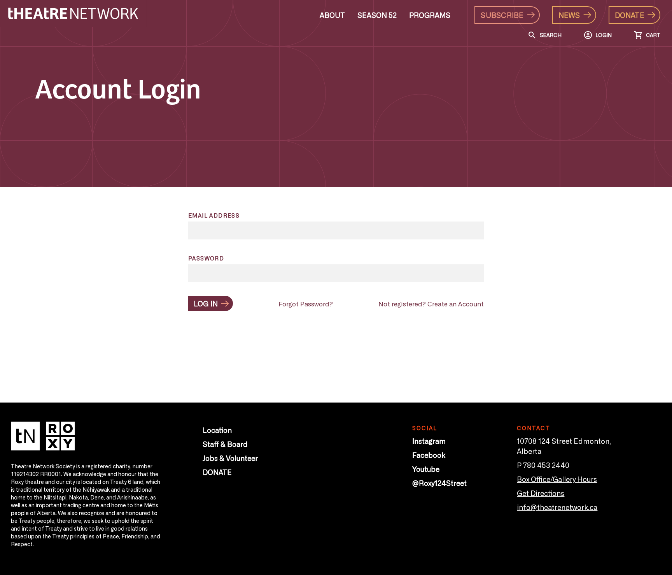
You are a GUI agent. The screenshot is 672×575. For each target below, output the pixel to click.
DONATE (217, 472)
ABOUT (332, 15)
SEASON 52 (377, 15)
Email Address (214, 215)
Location (217, 430)
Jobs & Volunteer (230, 458)
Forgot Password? (305, 304)
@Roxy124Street (439, 482)
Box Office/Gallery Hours (557, 479)
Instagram (429, 440)
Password (206, 258)
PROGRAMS (429, 15)
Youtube (425, 468)
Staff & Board (225, 444)
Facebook (428, 454)
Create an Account (455, 304)
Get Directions (540, 493)
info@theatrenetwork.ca (557, 507)
